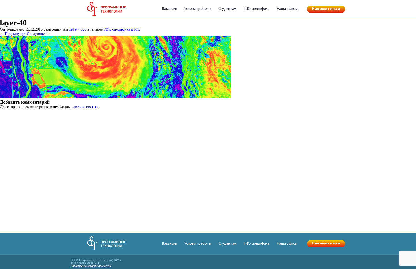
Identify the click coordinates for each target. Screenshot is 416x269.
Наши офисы (287, 9)
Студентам (227, 9)
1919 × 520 (77, 29)
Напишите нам (326, 9)
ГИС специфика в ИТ (121, 29)
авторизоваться (85, 107)
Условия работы (197, 9)
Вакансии (169, 9)
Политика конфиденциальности (91, 266)
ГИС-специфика (256, 9)
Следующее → (39, 34)
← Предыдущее (13, 34)
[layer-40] (115, 97)
